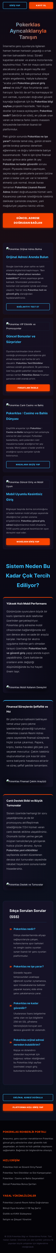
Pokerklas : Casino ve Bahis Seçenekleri (23, 1178)
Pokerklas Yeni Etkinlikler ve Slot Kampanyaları (27, 1172)
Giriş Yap (14, 5)
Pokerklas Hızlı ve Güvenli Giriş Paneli (22, 1167)
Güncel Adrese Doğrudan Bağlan (28, 220)
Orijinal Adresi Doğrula (28, 1097)
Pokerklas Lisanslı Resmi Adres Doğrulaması (26, 1202)
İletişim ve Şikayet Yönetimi (17, 1219)
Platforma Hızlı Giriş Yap (28, 1107)
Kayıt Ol (41, 5)
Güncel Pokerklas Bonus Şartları (19, 1184)
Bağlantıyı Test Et (28, 307)
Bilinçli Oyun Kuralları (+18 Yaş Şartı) (22, 1208)
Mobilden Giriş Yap (28, 542)
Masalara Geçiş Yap (28, 464)
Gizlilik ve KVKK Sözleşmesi (17, 1213)
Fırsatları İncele (28, 388)
